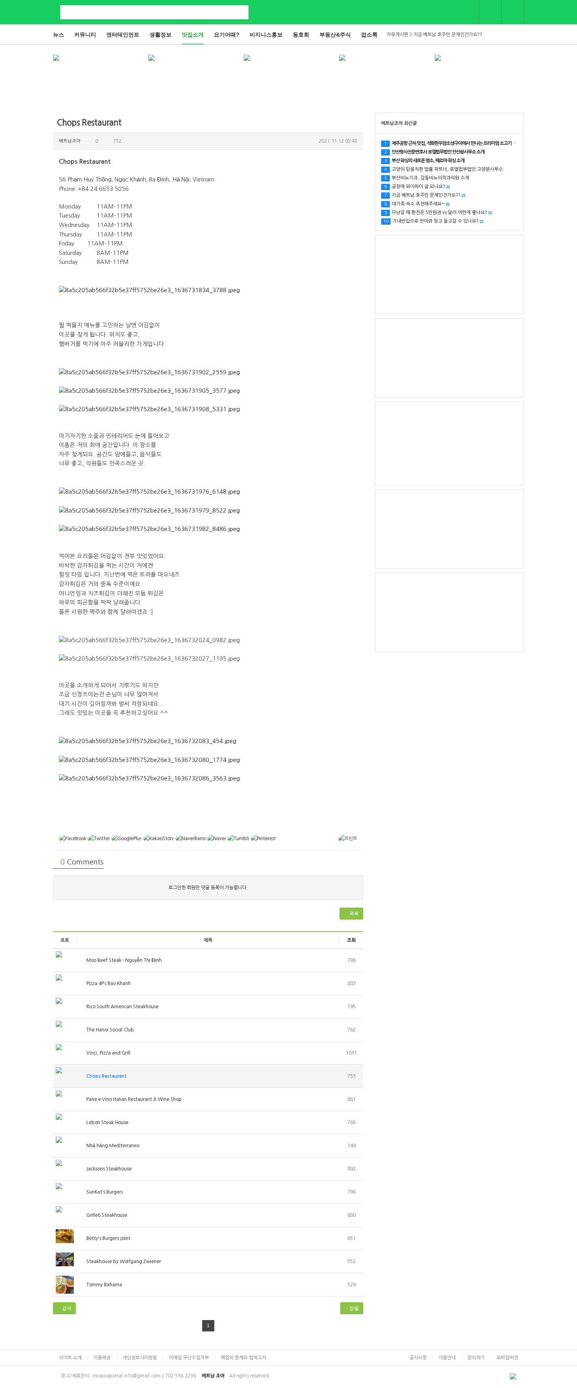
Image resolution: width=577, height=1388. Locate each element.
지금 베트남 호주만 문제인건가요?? (424, 195)
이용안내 (447, 1357)
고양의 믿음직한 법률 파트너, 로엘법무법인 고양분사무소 (443, 169)
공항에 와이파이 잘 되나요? (416, 186)
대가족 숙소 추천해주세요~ (416, 203)
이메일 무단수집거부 (189, 1357)
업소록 (369, 34)
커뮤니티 (85, 34)
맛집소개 (193, 34)
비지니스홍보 (266, 34)
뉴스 (58, 34)
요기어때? (226, 34)
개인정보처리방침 (139, 1357)
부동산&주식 (335, 34)
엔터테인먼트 (122, 34)
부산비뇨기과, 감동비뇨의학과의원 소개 (426, 178)
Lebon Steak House (106, 1122)
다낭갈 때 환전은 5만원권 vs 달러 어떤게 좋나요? (437, 212)
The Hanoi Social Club (109, 1029)
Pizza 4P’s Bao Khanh (108, 983)
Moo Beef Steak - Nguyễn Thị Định (123, 960)
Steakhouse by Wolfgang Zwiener (123, 1261)
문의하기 (476, 1357)
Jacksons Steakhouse (108, 1168)
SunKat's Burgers (104, 1192)
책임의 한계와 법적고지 (243, 1357)
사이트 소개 (70, 1357)
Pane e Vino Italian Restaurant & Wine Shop (133, 1099)
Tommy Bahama (103, 1284)
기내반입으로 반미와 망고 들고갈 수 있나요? (433, 221)
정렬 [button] (353, 1308)
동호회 (301, 34)
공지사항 (418, 1357)
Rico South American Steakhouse (122, 1006)
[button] (351, 913)
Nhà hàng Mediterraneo (112, 1145)
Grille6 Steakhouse (106, 1215)
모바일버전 (507, 1357)
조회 (351, 940)
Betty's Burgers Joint (107, 1238)
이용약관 (102, 1357)
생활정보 (161, 34)
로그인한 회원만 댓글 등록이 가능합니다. (208, 887)
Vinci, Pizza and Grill (107, 1053)
